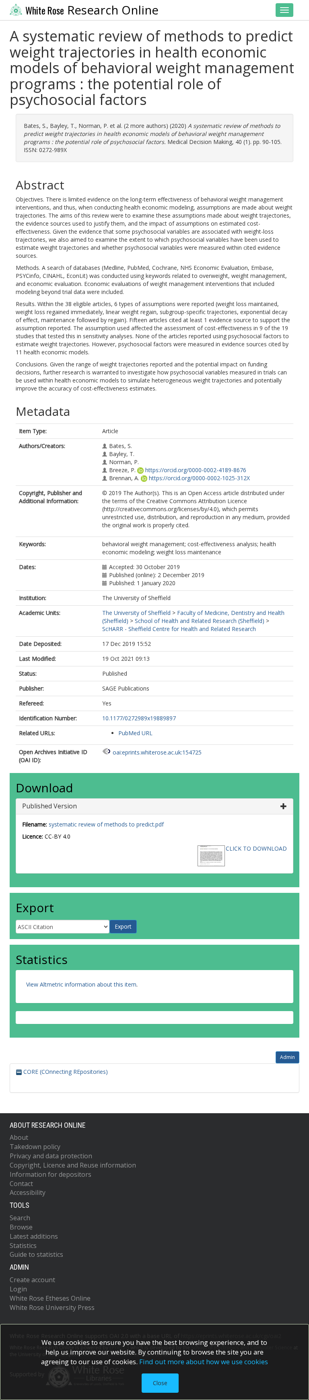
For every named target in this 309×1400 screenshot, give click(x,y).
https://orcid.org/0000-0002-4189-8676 (195, 470)
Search (20, 1217)
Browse (21, 1227)
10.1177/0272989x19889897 (139, 718)
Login (18, 1289)
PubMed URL (135, 733)
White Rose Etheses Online (50, 1298)
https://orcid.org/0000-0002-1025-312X (199, 478)
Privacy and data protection (51, 1155)
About (19, 1137)
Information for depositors (50, 1174)
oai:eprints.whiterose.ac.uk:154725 (157, 752)
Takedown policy (35, 1146)
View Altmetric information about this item (81, 984)
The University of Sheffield (136, 613)
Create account (32, 1279)
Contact (21, 1183)
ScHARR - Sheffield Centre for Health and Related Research (179, 629)
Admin (287, 1057)
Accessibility (27, 1192)
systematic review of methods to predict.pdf (106, 824)
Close (160, 1383)
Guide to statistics (36, 1254)
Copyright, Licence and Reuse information (73, 1165)
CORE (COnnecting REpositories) (65, 1071)
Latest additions (34, 1236)
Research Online (92, 10)
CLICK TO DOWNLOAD (256, 848)
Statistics (23, 1245)
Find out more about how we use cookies (203, 1361)
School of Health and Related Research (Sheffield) (199, 621)
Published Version (49, 806)
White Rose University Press (52, 1307)
